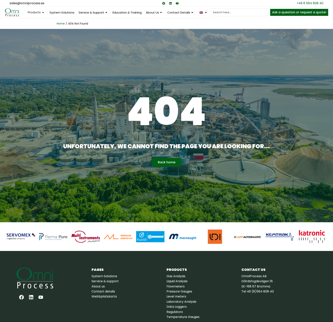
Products (176, 269)
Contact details (178, 12)
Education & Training (127, 12)
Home (61, 23)
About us (152, 12)
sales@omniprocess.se (27, 3)
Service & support (91, 12)
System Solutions (62, 12)
